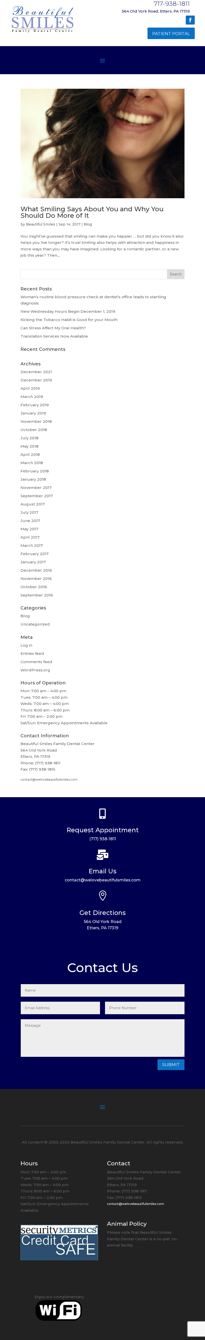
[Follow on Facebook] (190, 20)
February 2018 (34, 471)
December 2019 (36, 380)
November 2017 (36, 487)
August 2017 (32, 504)
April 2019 (30, 388)
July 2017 (29, 512)
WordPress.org (35, 670)
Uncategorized (35, 624)
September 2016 (36, 595)
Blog (88, 224)
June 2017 (30, 520)
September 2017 (36, 495)
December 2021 (36, 371)
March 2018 (31, 462)
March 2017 (31, 545)
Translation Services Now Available (54, 336)
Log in (26, 645)
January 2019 (33, 413)
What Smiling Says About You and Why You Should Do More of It (92, 212)
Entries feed (32, 653)
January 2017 (33, 562)
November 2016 (36, 578)
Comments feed (36, 661)
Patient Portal (171, 33)
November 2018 (36, 421)
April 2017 (30, 537)
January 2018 (33, 479)
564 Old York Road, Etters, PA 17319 (156, 11)
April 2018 (30, 454)
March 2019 (31, 396)
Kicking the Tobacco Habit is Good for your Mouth (69, 319)
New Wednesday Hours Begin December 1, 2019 (67, 311)
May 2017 (29, 529)
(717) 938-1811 (102, 839)
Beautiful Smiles (40, 224)
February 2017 (34, 553)
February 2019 (34, 404)
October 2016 (33, 586)
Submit (171, 1064)
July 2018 (29, 438)
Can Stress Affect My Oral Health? (53, 328)
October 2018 (33, 429)
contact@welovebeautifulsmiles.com (49, 779)
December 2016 (36, 570)
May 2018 (29, 446)
